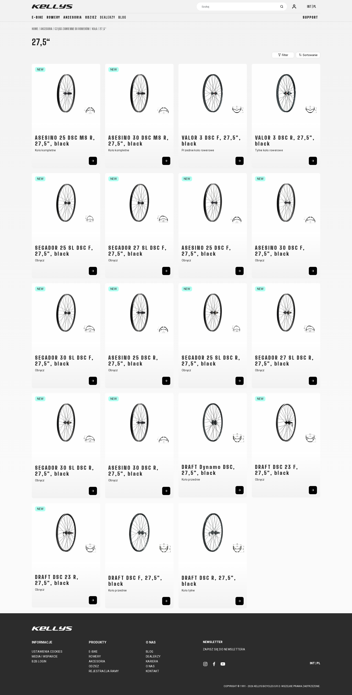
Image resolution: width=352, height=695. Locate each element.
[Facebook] (214, 663)
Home (35, 29)
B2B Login (39, 661)
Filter (284, 55)
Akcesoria (72, 17)
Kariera (152, 661)
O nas (150, 666)
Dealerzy (107, 17)
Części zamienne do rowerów (72, 29)
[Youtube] (222, 663)
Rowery (53, 17)
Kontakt (152, 671)
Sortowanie (310, 55)
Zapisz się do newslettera (224, 649)
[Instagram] (205, 663)
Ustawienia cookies (47, 651)
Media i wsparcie (45, 656)
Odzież (91, 17)
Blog (122, 17)
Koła (94, 29)
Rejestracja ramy (104, 671)
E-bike (37, 17)
